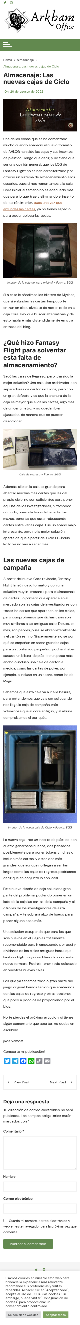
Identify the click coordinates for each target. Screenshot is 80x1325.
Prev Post (22, 1082)
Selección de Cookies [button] (23, 1315)
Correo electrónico (18, 1198)
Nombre (9, 1176)
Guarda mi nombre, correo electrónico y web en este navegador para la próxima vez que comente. (40, 1226)
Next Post (58, 1082)
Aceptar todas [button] (56, 1315)
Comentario (13, 1131)
